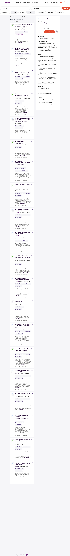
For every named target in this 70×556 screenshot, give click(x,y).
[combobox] (16, 8)
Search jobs (12, 16)
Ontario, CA (18, 16)
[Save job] (32, 24)
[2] (27, 555)
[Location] (45, 8)
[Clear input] (59, 8)
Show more (20, 42)
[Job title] (15, 8)
